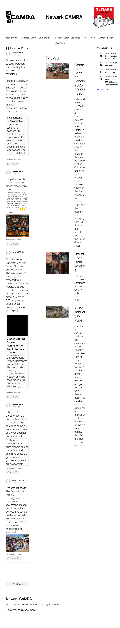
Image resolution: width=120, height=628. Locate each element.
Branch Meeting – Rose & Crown (112, 57)
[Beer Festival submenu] (18, 37)
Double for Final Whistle (79, 262)
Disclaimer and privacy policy (21, 609)
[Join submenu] (87, 37)
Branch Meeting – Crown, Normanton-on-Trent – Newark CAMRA (17, 345)
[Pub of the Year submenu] (52, 37)
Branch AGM (110, 72)
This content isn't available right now (15, 121)
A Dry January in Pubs (79, 314)
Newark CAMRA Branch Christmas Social (111, 82)
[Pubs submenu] (95, 37)
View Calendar (102, 89)
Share (19, 159)
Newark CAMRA (64, 16)
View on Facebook (11, 159)
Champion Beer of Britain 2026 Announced (79, 79)
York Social (109, 65)
